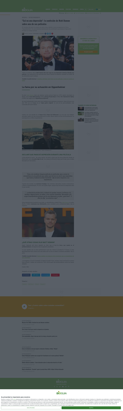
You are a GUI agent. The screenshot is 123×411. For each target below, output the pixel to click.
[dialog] (61, 400)
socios (14, 399)
